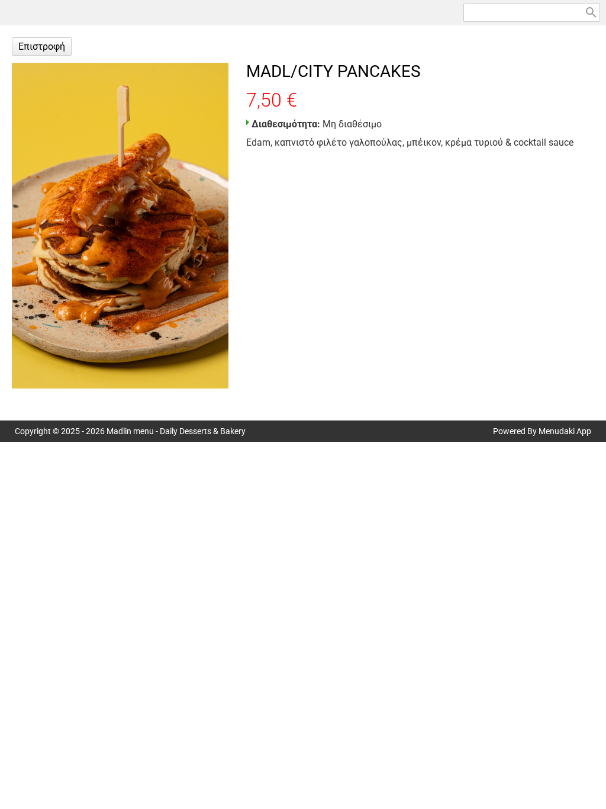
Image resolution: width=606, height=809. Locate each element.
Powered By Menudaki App (542, 431)
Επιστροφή (41, 46)
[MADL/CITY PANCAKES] (120, 226)
